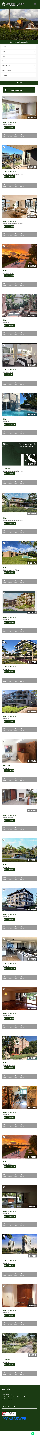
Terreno (7, 468)
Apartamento (9, 122)
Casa (5, 270)
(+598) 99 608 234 (7, 1395)
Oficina (6, 765)
